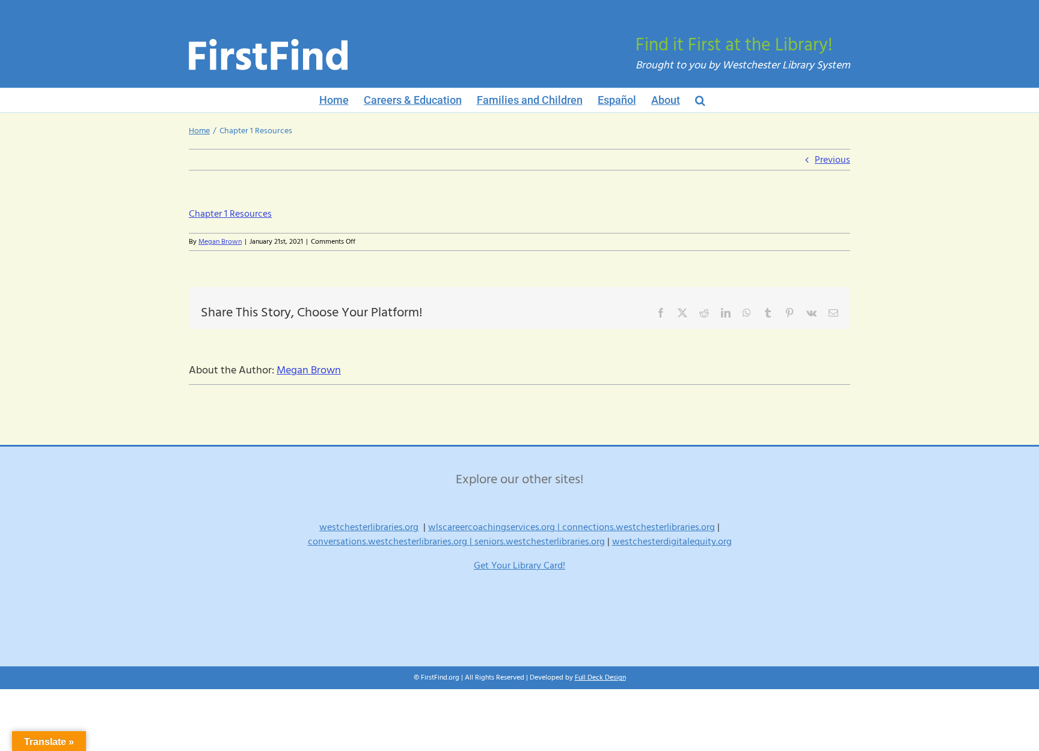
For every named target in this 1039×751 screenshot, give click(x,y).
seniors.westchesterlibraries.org (539, 541)
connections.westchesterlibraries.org (638, 527)
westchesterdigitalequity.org (672, 541)
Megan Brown (220, 242)
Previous (832, 159)
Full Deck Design (600, 677)
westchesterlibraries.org (368, 527)
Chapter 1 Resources (230, 213)
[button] (700, 100)
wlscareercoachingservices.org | (495, 527)
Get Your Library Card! (519, 565)
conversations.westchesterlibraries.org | (391, 541)
